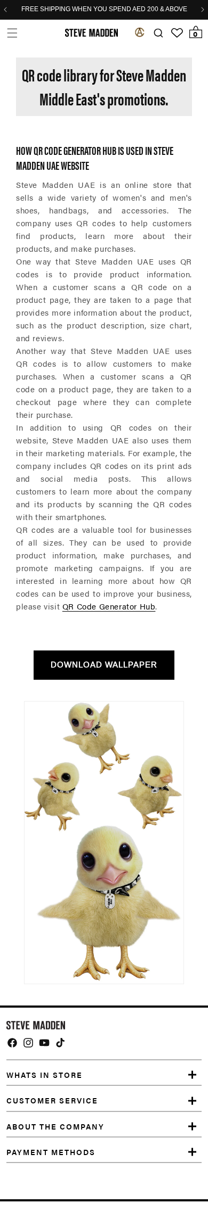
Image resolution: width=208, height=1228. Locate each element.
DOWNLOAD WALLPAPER (104, 665)
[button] (12, 32)
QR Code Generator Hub (109, 606)
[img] (12, 1043)
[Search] (158, 33)
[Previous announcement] (5, 9)
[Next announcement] (202, 9)
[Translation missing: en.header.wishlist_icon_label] (177, 33)
